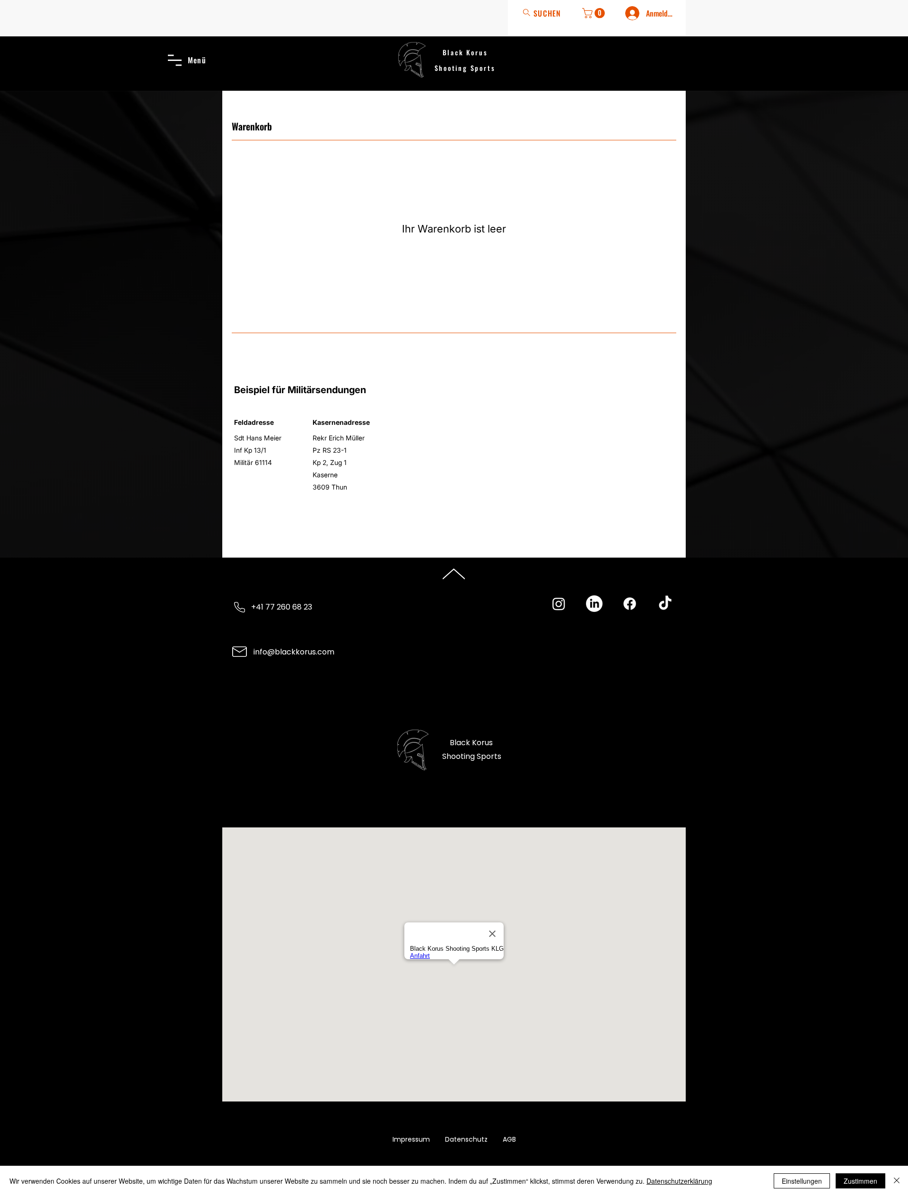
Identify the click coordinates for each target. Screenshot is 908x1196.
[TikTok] (665, 603)
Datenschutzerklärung (679, 1181)
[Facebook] (629, 603)
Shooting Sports (465, 68)
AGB (509, 1139)
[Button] (545, 13)
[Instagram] (558, 603)
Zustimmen (860, 1181)
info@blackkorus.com (293, 651)
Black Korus (465, 52)
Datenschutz (466, 1139)
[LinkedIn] (594, 603)
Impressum (411, 1139)
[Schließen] (896, 1180)
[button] (594, 13)
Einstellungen (802, 1181)
